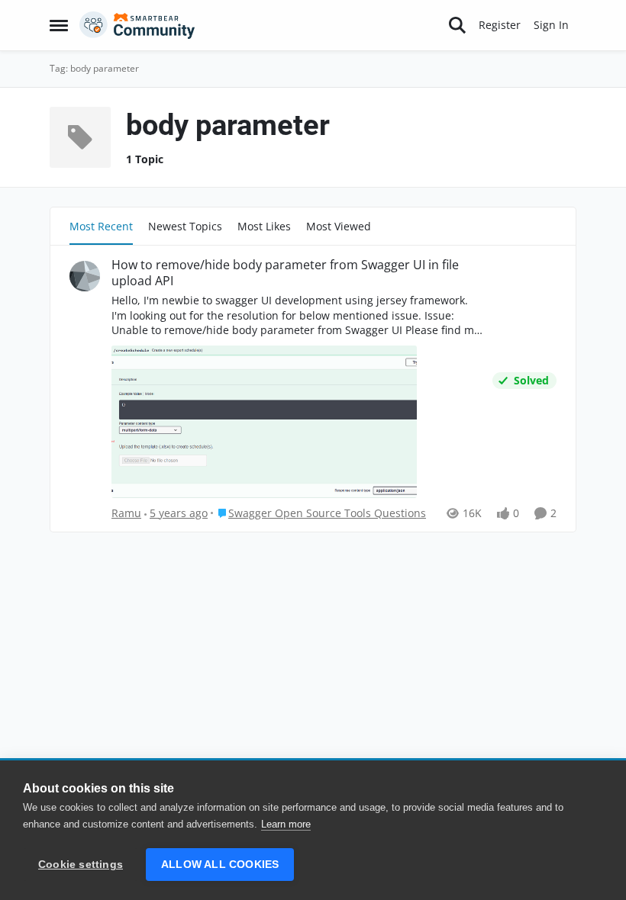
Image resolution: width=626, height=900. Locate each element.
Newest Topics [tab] (185, 226)
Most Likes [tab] (264, 226)
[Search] (457, 25)
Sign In (551, 25)
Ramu (126, 513)
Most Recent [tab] (101, 226)
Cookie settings (80, 864)
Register (500, 25)
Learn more (286, 824)
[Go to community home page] (137, 25)
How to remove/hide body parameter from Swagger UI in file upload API (285, 273)
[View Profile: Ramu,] (84, 276)
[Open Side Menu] (59, 25)
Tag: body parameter (94, 68)
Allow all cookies (220, 864)
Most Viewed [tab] (338, 226)
